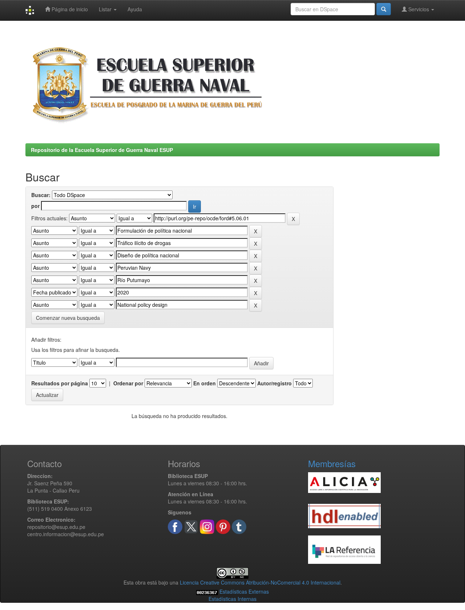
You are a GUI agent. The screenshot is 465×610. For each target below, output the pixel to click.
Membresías (332, 463)
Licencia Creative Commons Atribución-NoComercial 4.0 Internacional (260, 582)
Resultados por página (59, 383)
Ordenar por (128, 383)
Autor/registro (274, 383)
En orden (204, 383)
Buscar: (40, 194)
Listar (106, 9)
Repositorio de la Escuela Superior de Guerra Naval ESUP (102, 149)
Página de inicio (69, 9)
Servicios (418, 9)
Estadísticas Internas (232, 598)
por (35, 205)
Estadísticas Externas (244, 591)
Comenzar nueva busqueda (68, 317)
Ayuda (135, 9)
